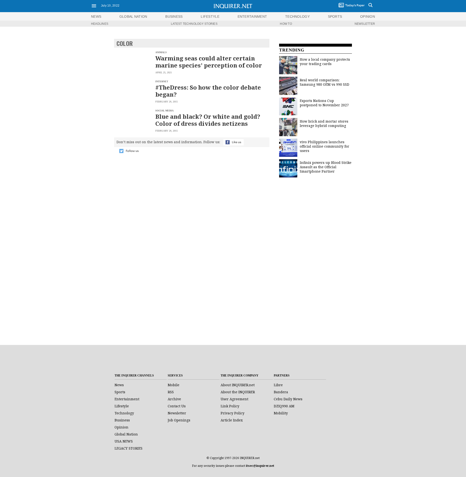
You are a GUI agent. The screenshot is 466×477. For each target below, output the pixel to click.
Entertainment (127, 399)
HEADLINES (99, 23)
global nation (133, 16)
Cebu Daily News (288, 399)
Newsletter (177, 413)
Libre (278, 385)
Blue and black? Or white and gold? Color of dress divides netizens (207, 119)
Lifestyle (122, 406)
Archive (174, 399)
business (174, 16)
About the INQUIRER (238, 392)
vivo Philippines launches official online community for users (324, 146)
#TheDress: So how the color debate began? (208, 90)
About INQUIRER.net (238, 385)
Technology (124, 413)
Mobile (173, 385)
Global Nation (126, 434)
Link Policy (230, 406)
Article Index (232, 420)
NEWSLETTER (365, 23)
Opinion (121, 427)
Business (122, 420)
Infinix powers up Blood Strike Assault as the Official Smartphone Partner (325, 167)
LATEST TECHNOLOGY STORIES (194, 23)
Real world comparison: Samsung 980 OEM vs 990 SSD (324, 82)
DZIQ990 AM (284, 406)
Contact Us (177, 406)
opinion (367, 16)
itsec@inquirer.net (260, 466)
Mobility (281, 413)
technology (297, 16)
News (96, 16)
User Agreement (234, 399)
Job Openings (179, 420)
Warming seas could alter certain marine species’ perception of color (208, 61)
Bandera (281, 392)
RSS (171, 392)
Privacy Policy (232, 413)
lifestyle (210, 16)
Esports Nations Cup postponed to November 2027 (324, 102)
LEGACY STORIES (128, 448)
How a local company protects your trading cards (325, 61)
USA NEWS (124, 441)
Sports (120, 392)
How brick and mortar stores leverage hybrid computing (324, 123)
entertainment (252, 16)
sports (335, 16)
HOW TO (286, 23)
